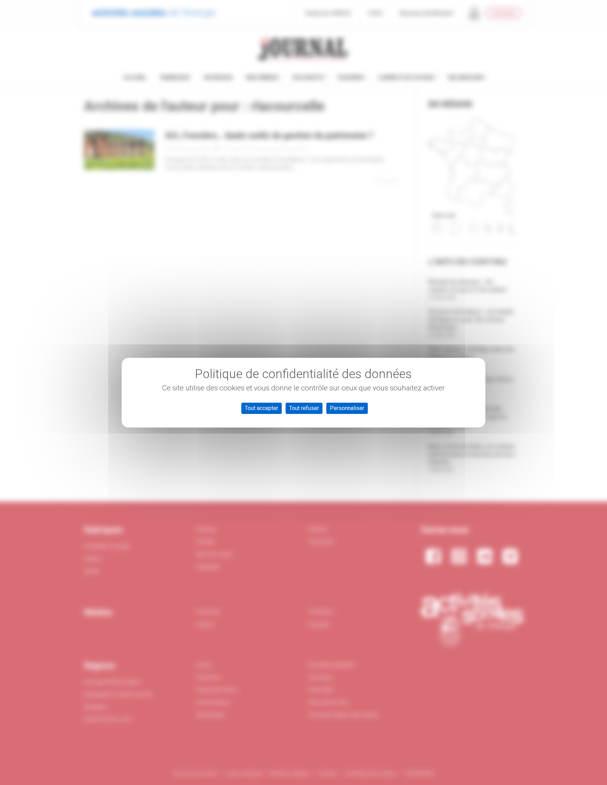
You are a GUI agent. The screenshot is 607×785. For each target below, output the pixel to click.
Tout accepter (261, 408)
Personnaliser (347, 408)
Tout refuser (304, 408)
